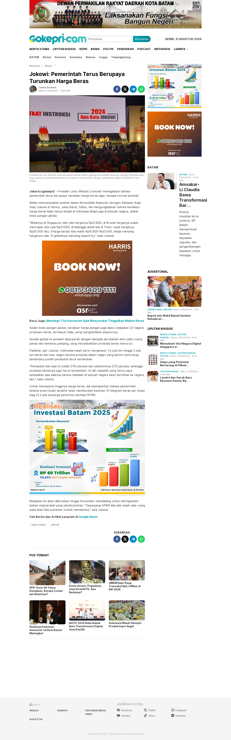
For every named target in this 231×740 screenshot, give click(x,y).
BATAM (152, 167)
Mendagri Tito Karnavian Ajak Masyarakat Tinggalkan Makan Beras (95, 321)
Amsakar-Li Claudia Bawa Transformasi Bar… (190, 195)
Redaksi (62, 710)
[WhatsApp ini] (141, 89)
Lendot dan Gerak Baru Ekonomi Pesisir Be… (176, 379)
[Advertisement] (87, 666)
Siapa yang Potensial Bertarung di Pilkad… (174, 363)
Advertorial (154, 309)
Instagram (180, 710)
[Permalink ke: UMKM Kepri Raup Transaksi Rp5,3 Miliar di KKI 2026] (127, 570)
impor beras (38, 524)
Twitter (152, 710)
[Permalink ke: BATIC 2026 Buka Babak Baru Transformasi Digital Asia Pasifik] (87, 610)
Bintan (168, 309)
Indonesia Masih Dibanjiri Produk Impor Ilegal (125, 624)
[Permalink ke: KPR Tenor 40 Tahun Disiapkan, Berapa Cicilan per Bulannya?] (47, 572)
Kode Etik (36, 719)
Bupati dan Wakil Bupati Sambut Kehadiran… (169, 317)
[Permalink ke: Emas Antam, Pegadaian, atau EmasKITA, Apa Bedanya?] (87, 571)
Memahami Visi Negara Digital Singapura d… (180, 345)
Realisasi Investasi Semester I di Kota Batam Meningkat (45, 630)
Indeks (34, 710)
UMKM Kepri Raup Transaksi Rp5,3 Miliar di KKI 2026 (125, 586)
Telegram (180, 715)
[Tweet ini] (125, 89)
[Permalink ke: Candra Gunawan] (33, 89)
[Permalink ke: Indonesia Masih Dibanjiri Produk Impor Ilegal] (127, 610)
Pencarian (142, 39)
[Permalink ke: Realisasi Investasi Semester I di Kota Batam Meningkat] (47, 612)
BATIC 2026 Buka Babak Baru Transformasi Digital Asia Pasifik (86, 626)
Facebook (126, 710)
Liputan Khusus (186, 353)
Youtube (125, 715)
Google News (88, 517)
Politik (164, 356)
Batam (183, 174)
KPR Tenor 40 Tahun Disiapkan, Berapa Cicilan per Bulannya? (46, 591)
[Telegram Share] (133, 89)
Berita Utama (168, 334)
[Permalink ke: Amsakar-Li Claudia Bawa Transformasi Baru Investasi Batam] (162, 181)
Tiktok (151, 715)
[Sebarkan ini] (117, 89)
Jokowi (55, 524)
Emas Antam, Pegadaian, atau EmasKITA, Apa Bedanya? (85, 589)
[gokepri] (57, 38)
